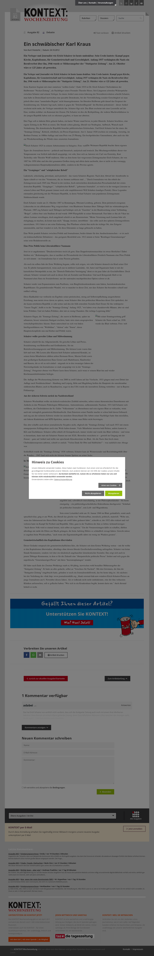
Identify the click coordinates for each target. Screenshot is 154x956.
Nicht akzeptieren (93, 493)
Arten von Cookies (108, 485)
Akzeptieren (113, 493)
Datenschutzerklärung (63, 479)
